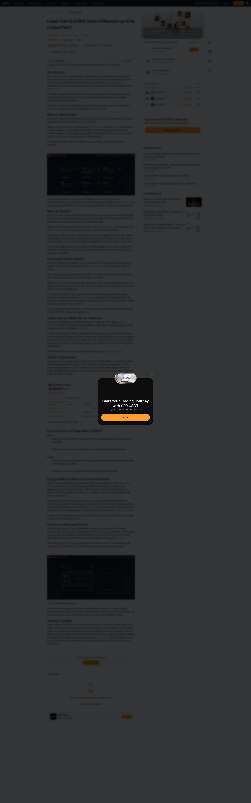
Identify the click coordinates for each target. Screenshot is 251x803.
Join (125, 417)
